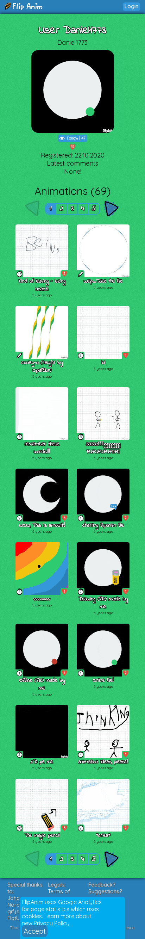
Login (131, 6)
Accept (35, 931)
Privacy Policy (51, 923)
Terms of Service (59, 894)
